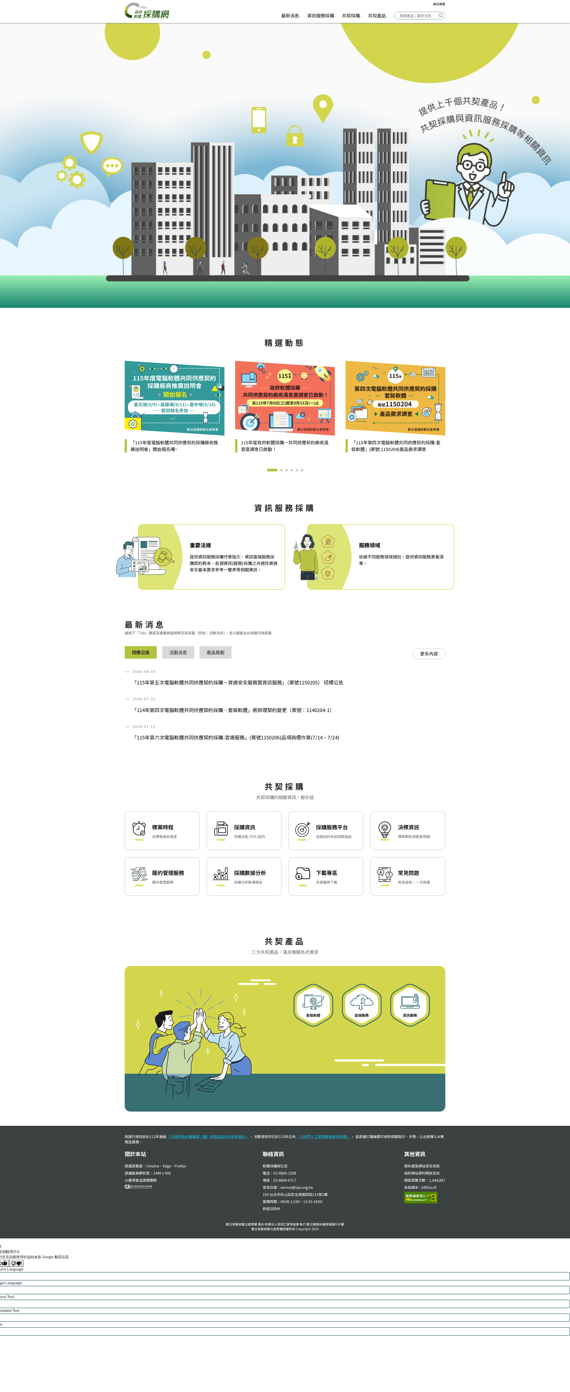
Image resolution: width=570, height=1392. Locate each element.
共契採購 (351, 15)
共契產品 (377, 15)
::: (273, 15)
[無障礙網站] (421, 1197)
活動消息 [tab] (178, 652)
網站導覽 (439, 4)
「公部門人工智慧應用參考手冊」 (324, 1136)
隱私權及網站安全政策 (422, 1166)
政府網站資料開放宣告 (422, 1173)
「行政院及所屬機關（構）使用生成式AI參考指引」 (208, 1136)
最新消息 (290, 15)
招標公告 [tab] (141, 652)
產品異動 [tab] (215, 652)
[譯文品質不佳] (16, 1263)
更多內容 (429, 653)
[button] (272, 470)
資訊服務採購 (320, 15)
